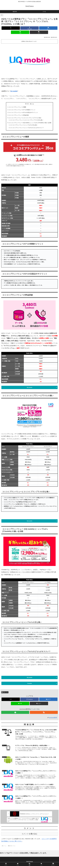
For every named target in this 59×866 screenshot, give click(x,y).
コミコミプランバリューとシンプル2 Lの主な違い (24, 125)
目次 (27, 104)
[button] (39, 32)
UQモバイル (5, 692)
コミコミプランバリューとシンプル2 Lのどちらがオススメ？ (27, 127)
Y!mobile (29, 683)
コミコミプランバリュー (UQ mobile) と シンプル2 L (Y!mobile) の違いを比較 (30, 122)
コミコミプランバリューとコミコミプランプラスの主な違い (26, 120)
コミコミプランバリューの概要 (17, 107)
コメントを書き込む (29, 834)
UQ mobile (13, 91)
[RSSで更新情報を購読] (44, 712)
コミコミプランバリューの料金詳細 (19, 115)
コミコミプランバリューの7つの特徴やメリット (22, 109)
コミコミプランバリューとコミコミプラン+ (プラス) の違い (25, 117)
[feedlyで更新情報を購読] (15, 712)
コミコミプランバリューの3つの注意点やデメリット (23, 112)
